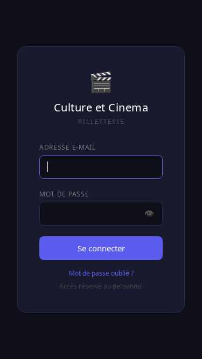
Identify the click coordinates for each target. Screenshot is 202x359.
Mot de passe (64, 194)
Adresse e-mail (67, 147)
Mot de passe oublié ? (101, 273)
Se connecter (101, 248)
